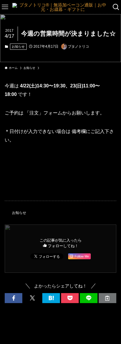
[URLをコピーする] (107, 298)
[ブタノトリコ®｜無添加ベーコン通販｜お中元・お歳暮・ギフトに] (60, 7)
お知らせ (18, 46)
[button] (13, 298)
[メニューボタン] (5, 7)
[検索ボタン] (116, 7)
